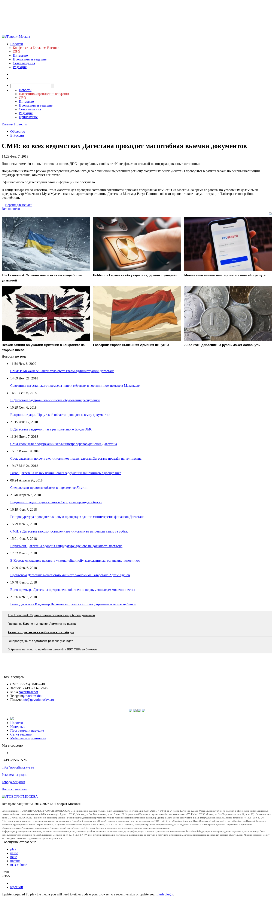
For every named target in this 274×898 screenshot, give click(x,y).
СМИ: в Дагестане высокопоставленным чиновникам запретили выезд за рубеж (69, 531)
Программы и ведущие (29, 59)
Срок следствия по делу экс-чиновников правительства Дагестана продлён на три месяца (75, 458)
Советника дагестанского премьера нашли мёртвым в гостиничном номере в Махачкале (75, 385)
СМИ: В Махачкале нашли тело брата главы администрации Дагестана (62, 371)
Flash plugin (164, 894)
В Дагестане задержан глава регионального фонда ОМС (51, 429)
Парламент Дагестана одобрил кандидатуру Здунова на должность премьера (66, 546)
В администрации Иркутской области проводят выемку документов (60, 415)
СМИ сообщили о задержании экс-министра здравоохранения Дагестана (63, 444)
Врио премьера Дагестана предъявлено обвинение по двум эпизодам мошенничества (72, 589)
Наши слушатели (14, 789)
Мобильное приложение (28, 738)
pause (14, 853)
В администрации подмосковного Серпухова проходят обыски (56, 502)
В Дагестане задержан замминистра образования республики (55, 400)
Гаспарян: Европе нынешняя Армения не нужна (42, 623)
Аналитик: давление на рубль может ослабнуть (41, 632)
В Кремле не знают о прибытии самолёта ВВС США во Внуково (52, 649)
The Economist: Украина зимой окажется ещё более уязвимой (51, 615)
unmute (15, 861)
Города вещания (13, 782)
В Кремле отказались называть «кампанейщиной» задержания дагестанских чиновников (75, 560)
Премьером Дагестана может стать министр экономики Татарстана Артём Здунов (70, 575)
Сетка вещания (24, 63)
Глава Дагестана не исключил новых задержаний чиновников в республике (65, 473)
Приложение (28, 117)
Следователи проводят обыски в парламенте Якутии (49, 487)
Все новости (11, 209)
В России (17, 135)
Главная (7, 124)
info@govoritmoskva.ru (38, 699)
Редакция (20, 67)
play (13, 849)
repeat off (16, 887)
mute (13, 857)
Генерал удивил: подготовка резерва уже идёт (40, 640)
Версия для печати (18, 205)
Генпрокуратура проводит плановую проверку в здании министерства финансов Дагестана (77, 517)
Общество (17, 131)
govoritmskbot (28, 692)
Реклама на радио (14, 774)
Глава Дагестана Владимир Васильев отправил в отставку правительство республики (73, 604)
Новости (16, 44)
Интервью (20, 55)
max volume (18, 864)
